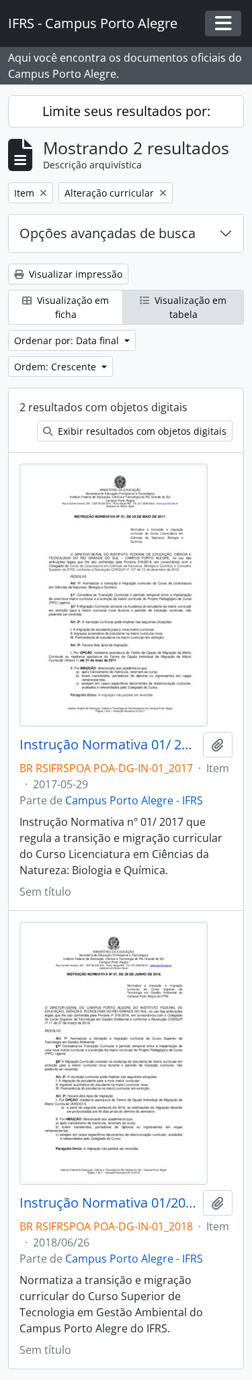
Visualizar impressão (74, 274)
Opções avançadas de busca (107, 233)
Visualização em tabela (189, 307)
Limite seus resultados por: (126, 111)
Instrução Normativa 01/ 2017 (108, 745)
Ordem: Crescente (56, 366)
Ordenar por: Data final (68, 340)
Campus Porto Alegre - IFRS (134, 800)
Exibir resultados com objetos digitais (140, 431)
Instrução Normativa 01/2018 (108, 1203)
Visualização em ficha (71, 307)
